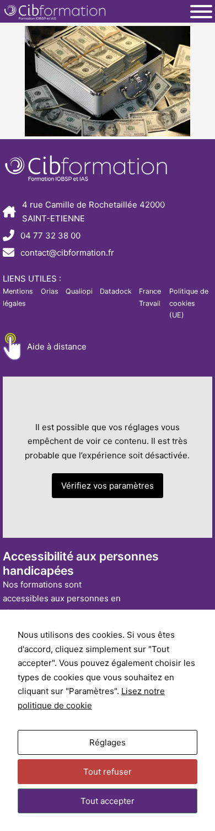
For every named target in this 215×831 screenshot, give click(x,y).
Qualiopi (79, 291)
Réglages (107, 742)
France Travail (150, 297)
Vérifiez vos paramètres (107, 485)
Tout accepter (107, 801)
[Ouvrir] (201, 11)
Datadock (116, 291)
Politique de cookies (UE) (188, 303)
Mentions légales (18, 297)
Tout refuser (107, 771)
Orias (49, 291)
